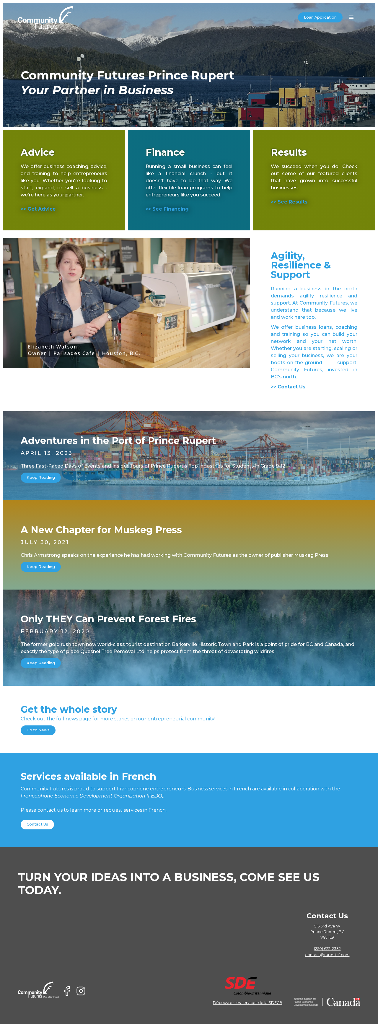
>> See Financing (167, 209)
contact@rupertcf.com (327, 955)
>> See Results (289, 202)
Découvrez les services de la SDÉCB (247, 1002)
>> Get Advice (38, 209)
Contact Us (37, 824)
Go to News (38, 730)
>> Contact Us (288, 387)
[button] (351, 17)
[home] (46, 17)
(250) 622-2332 (327, 948)
